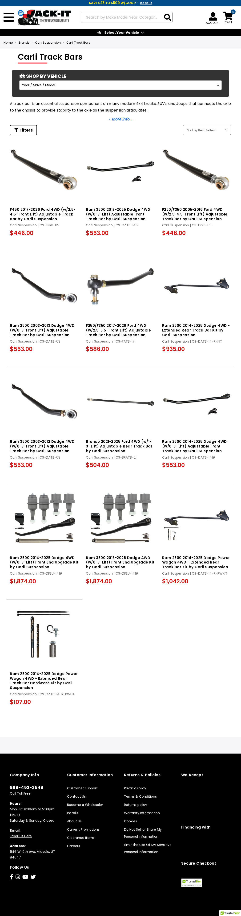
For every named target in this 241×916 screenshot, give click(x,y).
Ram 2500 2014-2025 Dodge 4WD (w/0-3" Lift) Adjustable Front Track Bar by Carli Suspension (194, 446)
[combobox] (127, 17)
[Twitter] (33, 877)
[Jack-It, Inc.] (43, 17)
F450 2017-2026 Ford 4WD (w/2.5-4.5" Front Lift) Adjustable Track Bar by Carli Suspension (43, 214)
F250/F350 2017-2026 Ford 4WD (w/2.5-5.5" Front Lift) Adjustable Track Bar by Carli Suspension (118, 330)
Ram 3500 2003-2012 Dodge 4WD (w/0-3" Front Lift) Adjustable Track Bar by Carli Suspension (42, 446)
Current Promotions (83, 829)
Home (8, 42)
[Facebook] (11, 877)
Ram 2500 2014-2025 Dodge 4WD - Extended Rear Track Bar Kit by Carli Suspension (196, 330)
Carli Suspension (48, 42)
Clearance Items (81, 837)
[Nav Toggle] (9, 17)
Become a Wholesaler (85, 804)
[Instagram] (18, 877)
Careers (73, 846)
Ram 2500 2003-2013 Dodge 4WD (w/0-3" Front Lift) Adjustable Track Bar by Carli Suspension (42, 330)
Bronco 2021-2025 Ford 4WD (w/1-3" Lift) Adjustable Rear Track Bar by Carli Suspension (119, 446)
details (146, 2)
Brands (24, 42)
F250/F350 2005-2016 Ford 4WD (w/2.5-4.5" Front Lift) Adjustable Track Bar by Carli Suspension (195, 214)
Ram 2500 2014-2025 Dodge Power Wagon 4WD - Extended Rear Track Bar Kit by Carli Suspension (196, 562)
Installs (72, 813)
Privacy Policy (135, 788)
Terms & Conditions (140, 796)
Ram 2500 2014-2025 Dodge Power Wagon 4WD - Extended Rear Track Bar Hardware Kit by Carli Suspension (44, 680)
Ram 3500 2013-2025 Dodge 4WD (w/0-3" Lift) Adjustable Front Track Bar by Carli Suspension (118, 214)
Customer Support (82, 788)
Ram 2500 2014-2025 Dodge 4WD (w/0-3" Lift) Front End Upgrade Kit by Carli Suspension (44, 562)
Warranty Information (142, 813)
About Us (74, 821)
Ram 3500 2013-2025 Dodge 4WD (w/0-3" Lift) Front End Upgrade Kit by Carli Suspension (120, 562)
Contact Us (76, 796)
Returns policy (135, 804)
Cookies (130, 821)
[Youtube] (25, 877)
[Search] (168, 17)
